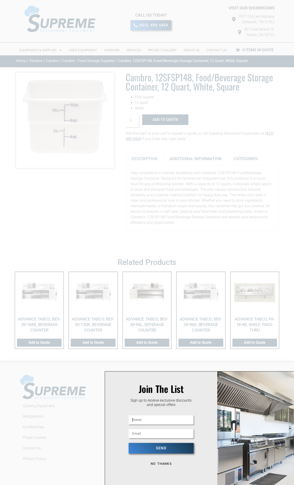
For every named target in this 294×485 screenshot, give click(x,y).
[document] (147, 242)
